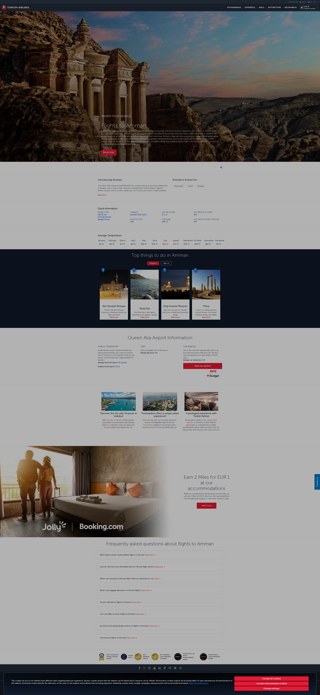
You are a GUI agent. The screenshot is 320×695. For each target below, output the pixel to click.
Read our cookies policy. (199, 683)
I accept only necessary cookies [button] (271, 683)
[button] (271, 688)
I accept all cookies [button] (271, 678)
